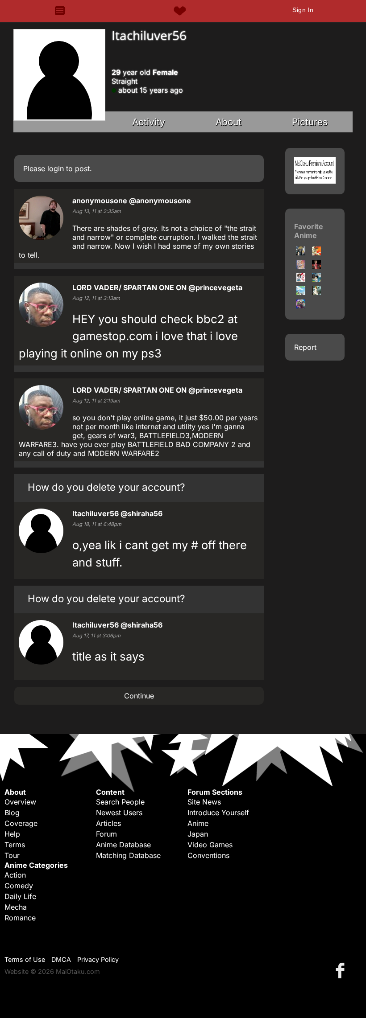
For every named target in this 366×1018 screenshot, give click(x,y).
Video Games (210, 844)
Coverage (20, 823)
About (228, 121)
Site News (204, 801)
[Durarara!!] (300, 252)
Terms (14, 844)
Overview (20, 801)
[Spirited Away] (316, 266)
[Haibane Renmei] (316, 292)
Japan (197, 833)
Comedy (18, 885)
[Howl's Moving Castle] (316, 279)
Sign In (302, 9)
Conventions (208, 855)
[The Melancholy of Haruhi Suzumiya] (300, 279)
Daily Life (20, 896)
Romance (20, 917)
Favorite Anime (308, 231)
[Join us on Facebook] (342, 970)
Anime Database (123, 844)
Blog (12, 812)
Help (12, 833)
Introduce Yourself (218, 812)
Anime (197, 823)
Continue (139, 695)
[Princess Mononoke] (316, 252)
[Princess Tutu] (300, 266)
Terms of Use (24, 959)
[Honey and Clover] (300, 292)
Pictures (310, 121)
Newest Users (119, 812)
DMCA (61, 959)
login (55, 168)
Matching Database (128, 855)
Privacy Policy (98, 959)
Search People (120, 801)
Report (305, 347)
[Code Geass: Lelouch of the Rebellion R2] (300, 305)
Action (15, 874)
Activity (148, 121)
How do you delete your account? (106, 487)
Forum (106, 833)
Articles (108, 823)
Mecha (15, 907)
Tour (12, 855)
